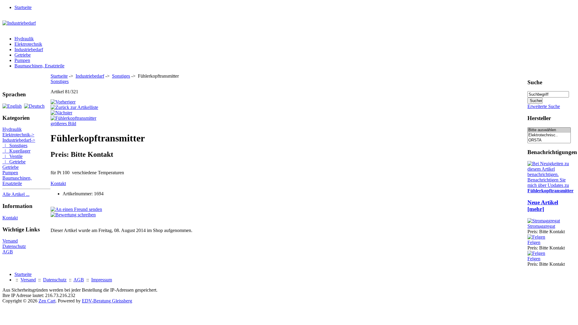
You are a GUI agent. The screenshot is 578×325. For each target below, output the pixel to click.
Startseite (23, 7)
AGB (7, 251)
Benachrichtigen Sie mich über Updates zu (550, 185)
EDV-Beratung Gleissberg (107, 300)
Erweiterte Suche (543, 106)
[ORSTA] (549, 140)
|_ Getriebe (14, 161)
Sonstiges (121, 76)
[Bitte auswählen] (549, 130)
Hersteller (539, 118)
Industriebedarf (90, 76)
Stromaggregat (541, 226)
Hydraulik (24, 38)
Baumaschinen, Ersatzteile (39, 65)
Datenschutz (14, 246)
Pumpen (22, 60)
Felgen (533, 242)
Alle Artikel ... (16, 194)
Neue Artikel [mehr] (542, 205)
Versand (10, 240)
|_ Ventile (12, 156)
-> (18, 140)
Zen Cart (47, 300)
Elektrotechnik (28, 44)
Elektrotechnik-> (18, 134)
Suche (534, 82)
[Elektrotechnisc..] (549, 135)
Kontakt (10, 217)
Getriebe (22, 54)
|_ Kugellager (16, 150)
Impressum (101, 279)
